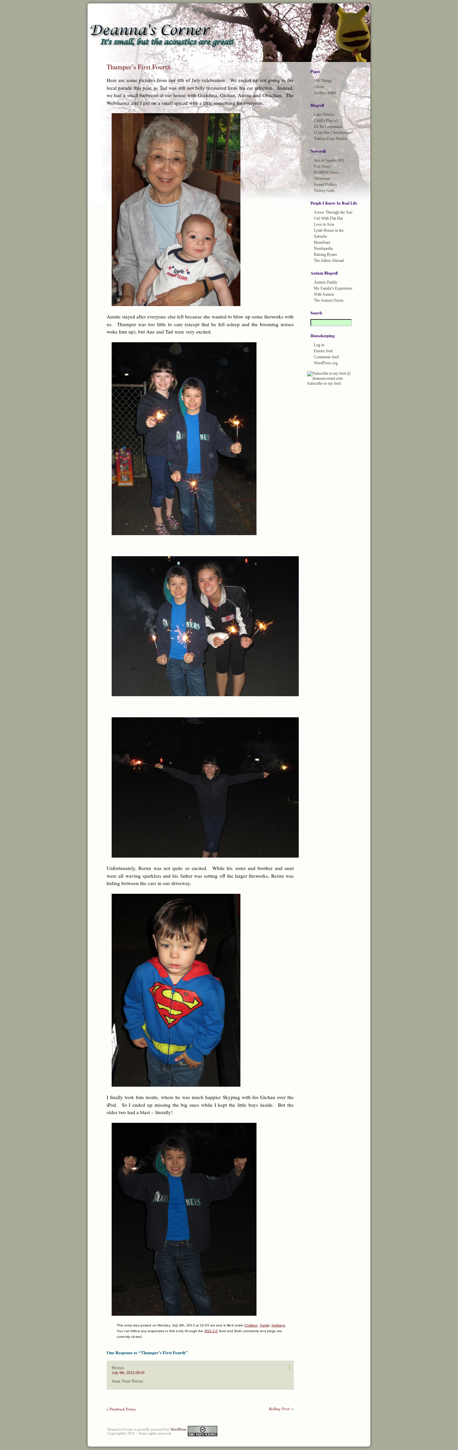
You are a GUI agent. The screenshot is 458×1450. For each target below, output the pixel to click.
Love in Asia (324, 224)
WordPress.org (326, 363)
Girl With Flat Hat (328, 218)
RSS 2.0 (211, 1331)
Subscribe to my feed (324, 383)
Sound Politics (325, 184)
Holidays (278, 1325)
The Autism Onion (328, 300)
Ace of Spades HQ (329, 160)
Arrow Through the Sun (333, 212)
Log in (319, 345)
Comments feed (326, 357)
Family (265, 1325)
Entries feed (323, 351)
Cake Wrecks (324, 114)
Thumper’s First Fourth (139, 66)
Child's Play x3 (326, 120)
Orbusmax (322, 178)
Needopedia (323, 248)
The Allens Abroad (329, 260)
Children (250, 1325)
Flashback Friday (123, 1408)
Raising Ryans (325, 254)
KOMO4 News (326, 172)
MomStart (322, 242)
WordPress (178, 1429)
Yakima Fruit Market (330, 138)
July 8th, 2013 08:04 (128, 1373)
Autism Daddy (325, 282)
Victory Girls (324, 190)
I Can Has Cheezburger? (333, 132)
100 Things (323, 80)
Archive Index (325, 92)
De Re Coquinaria (328, 126)
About (319, 86)
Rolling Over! (280, 1408)
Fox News (322, 166)
